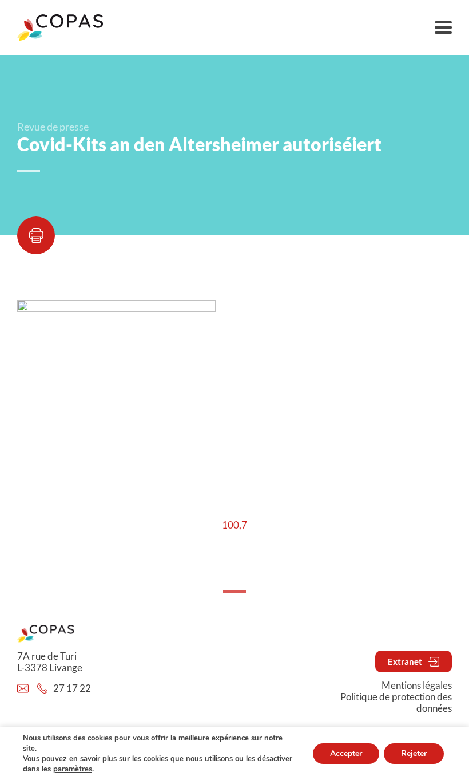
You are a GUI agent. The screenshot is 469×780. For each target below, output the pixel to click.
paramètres (72, 769)
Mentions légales (416, 685)
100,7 (234, 525)
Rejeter (414, 753)
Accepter (346, 753)
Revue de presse (53, 126)
